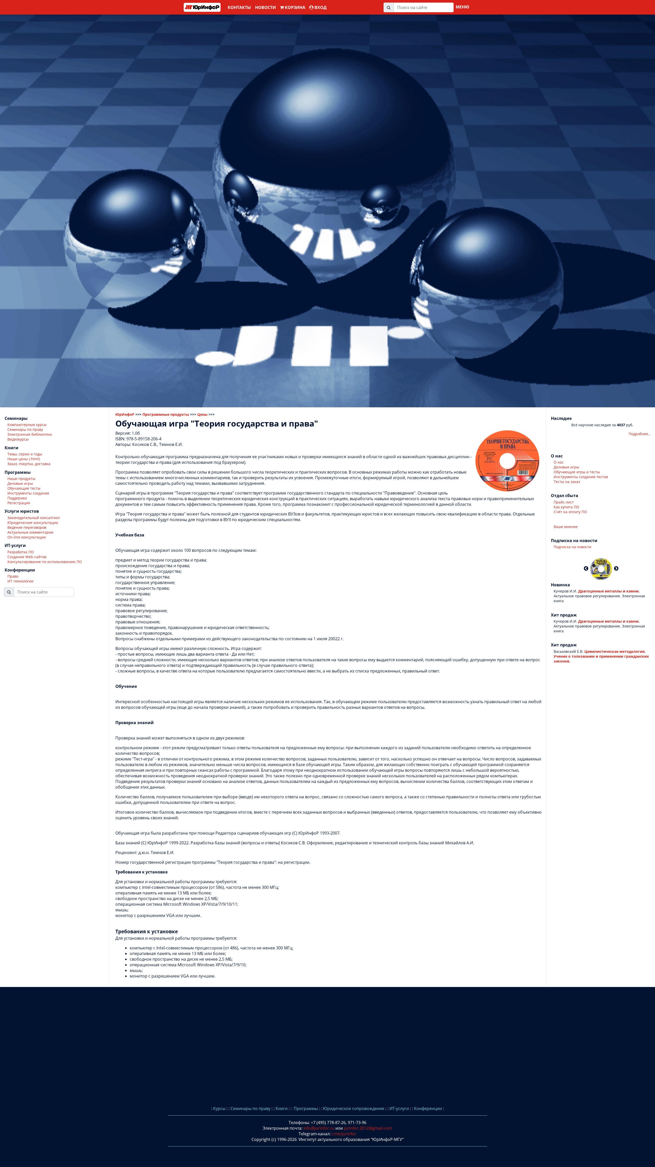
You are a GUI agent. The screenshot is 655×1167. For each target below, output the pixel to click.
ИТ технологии (20, 581)
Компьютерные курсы (27, 424)
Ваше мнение (566, 526)
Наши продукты (21, 478)
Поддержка (17, 498)
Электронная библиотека (29, 434)
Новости (265, 7)
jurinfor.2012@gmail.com (368, 1128)
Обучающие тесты (23, 488)
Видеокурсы (18, 439)
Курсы (219, 1108)
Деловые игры (20, 483)
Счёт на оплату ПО (570, 511)
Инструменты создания (28, 493)
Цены (202, 414)
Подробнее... (640, 433)
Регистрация (18, 503)
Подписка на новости (572, 547)
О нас (559, 462)
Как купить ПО (566, 506)
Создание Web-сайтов (26, 556)
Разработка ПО (20, 551)
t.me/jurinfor (344, 1134)
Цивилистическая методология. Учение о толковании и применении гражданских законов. (601, 656)
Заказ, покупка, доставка (28, 464)
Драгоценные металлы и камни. (609, 591)
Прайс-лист (564, 502)
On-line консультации (26, 537)
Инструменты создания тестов (581, 476)
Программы (305, 1108)
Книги (282, 1108)
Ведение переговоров (26, 527)
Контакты (239, 7)
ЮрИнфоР (124, 414)
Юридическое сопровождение (353, 1108)
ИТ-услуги (399, 1108)
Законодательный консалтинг (33, 517)
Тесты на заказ (567, 481)
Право (12, 576)
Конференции (428, 1108)
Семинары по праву (25, 429)
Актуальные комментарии (30, 532)
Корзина (294, 7)
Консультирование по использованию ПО (44, 561)
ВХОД (319, 7)
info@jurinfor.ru (318, 1128)
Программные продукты (166, 414)
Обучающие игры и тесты (577, 471)
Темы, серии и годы (24, 454)
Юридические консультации (32, 522)
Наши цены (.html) (23, 459)
